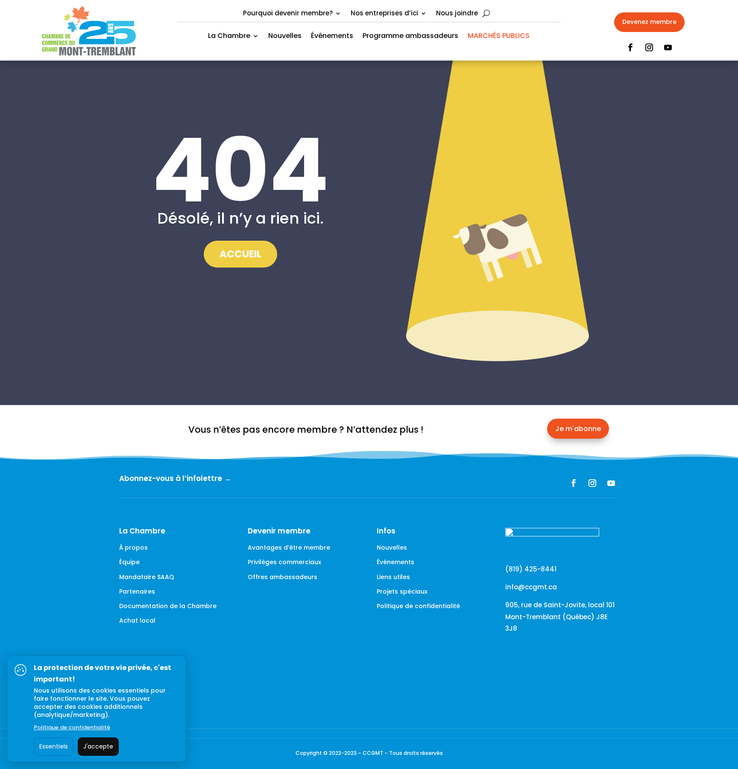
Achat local (137, 620)
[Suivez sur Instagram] (649, 47)
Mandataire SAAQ (146, 577)
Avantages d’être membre (289, 547)
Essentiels (53, 746)
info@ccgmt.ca (531, 587)
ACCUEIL (240, 254)
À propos (133, 547)
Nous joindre (457, 13)
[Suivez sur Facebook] (630, 47)
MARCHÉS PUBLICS (499, 37)
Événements (332, 37)
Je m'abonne (578, 429)
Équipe (129, 562)
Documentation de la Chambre (168, 606)
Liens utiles (393, 577)
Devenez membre (649, 21)
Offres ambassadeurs (282, 577)
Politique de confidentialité (418, 606)
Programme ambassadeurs (410, 37)
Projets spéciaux (402, 591)
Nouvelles (285, 37)
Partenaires (137, 591)
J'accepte (98, 746)
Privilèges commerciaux (284, 562)
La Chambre (229, 37)
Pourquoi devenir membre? (288, 13)
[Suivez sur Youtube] (668, 47)
